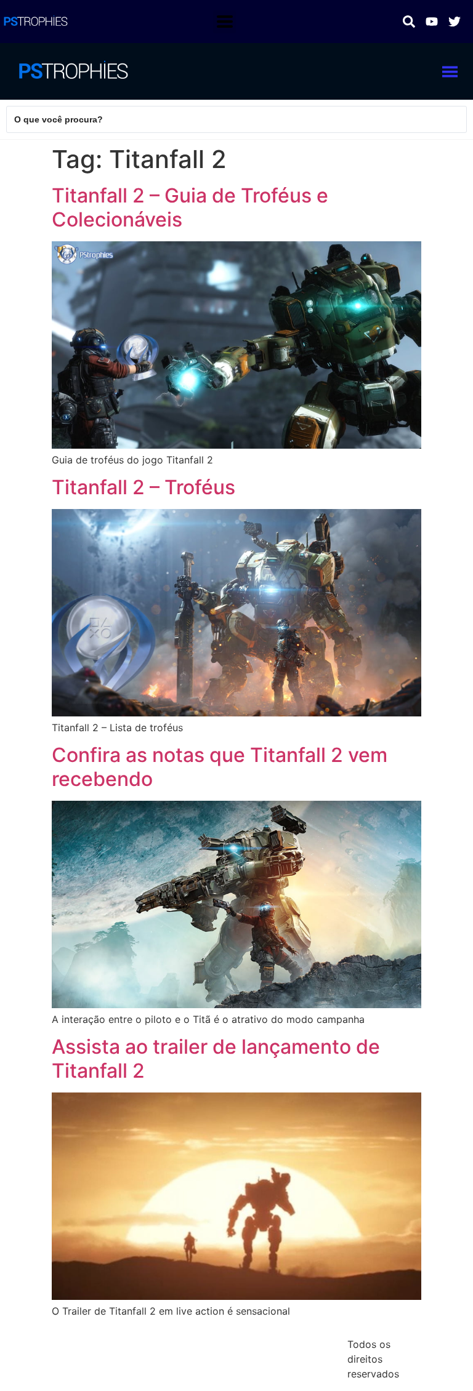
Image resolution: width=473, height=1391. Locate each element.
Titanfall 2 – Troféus (143, 487)
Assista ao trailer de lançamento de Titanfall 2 (216, 1058)
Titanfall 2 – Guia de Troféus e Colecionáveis (190, 207)
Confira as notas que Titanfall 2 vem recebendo (219, 766)
